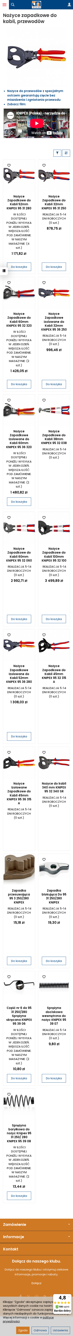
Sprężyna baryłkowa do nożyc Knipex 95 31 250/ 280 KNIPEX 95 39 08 (19, 1133)
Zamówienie (14, 1224)
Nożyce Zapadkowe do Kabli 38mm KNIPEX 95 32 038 (54, 437)
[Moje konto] (69, 4)
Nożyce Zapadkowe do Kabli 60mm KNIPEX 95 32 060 (19, 555)
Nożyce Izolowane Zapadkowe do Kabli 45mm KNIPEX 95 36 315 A (19, 793)
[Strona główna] (36, 4)
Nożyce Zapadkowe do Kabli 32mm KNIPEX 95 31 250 (54, 202)
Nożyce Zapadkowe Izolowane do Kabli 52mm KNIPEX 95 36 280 (19, 674)
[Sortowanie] (66, 153)
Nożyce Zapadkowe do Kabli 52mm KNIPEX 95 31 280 (19, 202)
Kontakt (10, 1249)
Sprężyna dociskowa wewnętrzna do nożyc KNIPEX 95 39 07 (54, 1016)
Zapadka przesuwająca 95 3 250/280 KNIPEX (19, 896)
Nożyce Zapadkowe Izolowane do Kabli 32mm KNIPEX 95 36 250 (54, 322)
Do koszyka (19, 267)
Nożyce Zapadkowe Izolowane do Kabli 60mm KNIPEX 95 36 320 (19, 439)
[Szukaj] (12, 4)
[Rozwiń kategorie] (4, 4)
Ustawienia (60, 1330)
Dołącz (36, 1283)
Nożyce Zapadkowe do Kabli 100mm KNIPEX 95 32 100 (54, 555)
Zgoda (22, 1330)
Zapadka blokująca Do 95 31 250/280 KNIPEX (54, 896)
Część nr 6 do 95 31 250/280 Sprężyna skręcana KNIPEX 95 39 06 (19, 1016)
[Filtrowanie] (57, 153)
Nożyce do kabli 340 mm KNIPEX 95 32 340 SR (54, 787)
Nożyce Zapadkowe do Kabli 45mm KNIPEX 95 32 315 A (54, 674)
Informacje (13, 1237)
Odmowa (40, 1330)
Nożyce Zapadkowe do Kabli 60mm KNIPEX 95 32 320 (19, 320)
